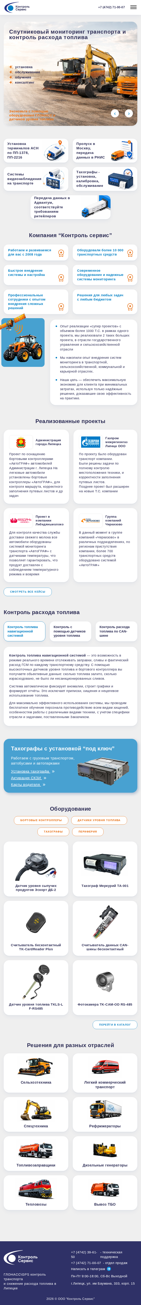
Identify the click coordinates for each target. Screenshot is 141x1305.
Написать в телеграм (88, 1269)
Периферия (88, 831)
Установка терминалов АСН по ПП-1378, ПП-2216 (23, 150)
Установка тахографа (30, 771)
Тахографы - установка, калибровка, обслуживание (89, 179)
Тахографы (53, 831)
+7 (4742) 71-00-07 (99, 1263)
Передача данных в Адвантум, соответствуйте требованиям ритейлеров (52, 207)
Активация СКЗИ (26, 778)
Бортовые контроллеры (41, 820)
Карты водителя (26, 785)
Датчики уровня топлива (99, 820)
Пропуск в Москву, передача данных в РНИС (90, 150)
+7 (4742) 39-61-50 (96, 1254)
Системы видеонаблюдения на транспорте (24, 178)
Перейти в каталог (115, 1024)
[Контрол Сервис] (21, 1257)
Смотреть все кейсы (27, 591)
